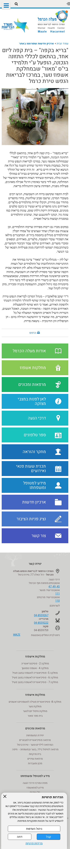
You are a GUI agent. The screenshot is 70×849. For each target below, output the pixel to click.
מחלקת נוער (35, 706)
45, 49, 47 (54, 587)
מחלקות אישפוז (35, 656)
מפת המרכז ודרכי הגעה (35, 783)
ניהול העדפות (34, 828)
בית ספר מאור (35, 716)
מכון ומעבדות (35, 763)
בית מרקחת (35, 754)
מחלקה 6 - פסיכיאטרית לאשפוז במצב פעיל (35, 677)
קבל (48, 836)
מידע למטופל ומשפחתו (35, 776)
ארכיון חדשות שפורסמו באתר (36, 44)
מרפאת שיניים (35, 759)
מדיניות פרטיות (34, 843)
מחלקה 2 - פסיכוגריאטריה (35, 663)
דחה (19, 836)
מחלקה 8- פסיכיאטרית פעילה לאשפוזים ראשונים (35, 702)
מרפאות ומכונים (35, 728)
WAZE (16, 635)
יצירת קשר (35, 564)
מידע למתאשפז (35, 788)
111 (57, 594)
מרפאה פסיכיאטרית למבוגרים (35, 740)
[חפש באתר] (16, 4)
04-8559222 (41, 623)
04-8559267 (41, 615)
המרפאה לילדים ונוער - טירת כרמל (35, 745)
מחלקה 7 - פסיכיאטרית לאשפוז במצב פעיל (35, 682)
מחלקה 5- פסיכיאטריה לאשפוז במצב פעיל (35, 673)
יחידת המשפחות (35, 735)
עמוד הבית (62, 44)
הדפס (32, 333)
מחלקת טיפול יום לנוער (35, 711)
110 (57, 601)
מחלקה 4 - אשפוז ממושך (35, 668)
